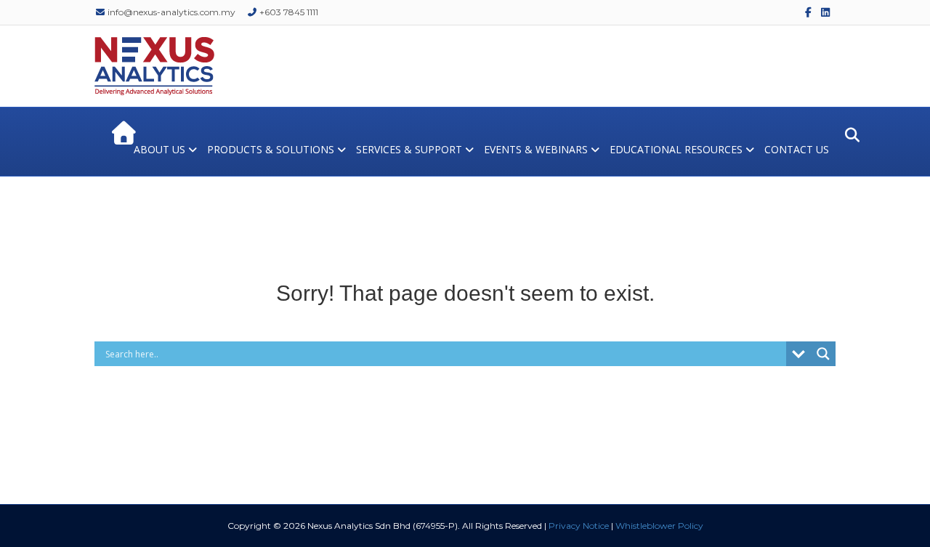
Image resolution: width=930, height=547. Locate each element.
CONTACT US (796, 149)
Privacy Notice (579, 525)
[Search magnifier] (823, 353)
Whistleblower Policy (659, 525)
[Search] (848, 135)
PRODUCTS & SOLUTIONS (270, 149)
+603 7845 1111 (287, 12)
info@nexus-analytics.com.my (170, 12)
